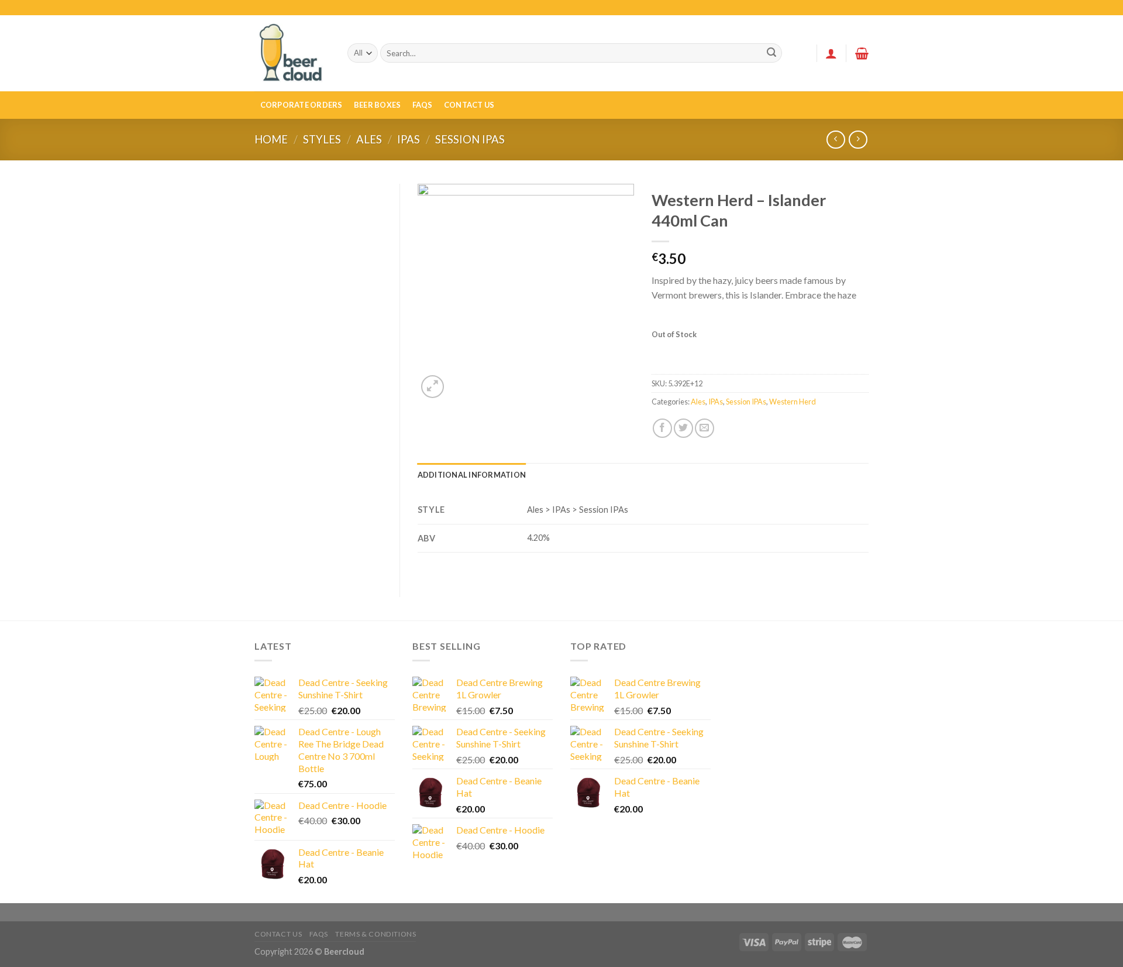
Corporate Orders (301, 104)
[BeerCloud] (292, 52)
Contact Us (469, 104)
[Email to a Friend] (704, 428)
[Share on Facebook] (662, 428)
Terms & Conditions (375, 934)
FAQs (422, 104)
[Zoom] (432, 386)
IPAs (408, 139)
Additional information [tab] (472, 474)
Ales (369, 139)
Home (271, 139)
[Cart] (862, 53)
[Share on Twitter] (683, 428)
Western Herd (792, 401)
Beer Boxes (377, 104)
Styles (322, 139)
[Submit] (771, 53)
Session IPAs (470, 139)
